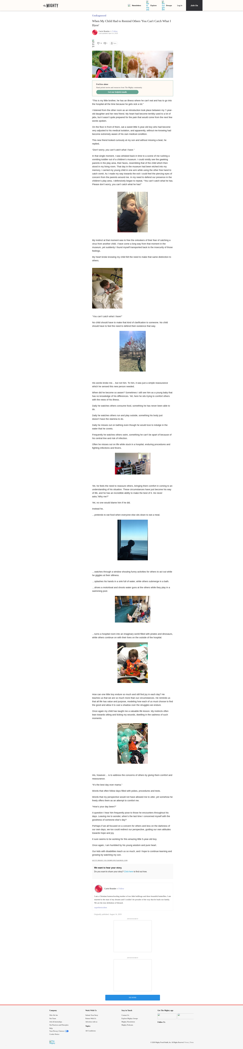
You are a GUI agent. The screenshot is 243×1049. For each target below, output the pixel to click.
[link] (50, 5)
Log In (179, 5)
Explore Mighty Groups (130, 1018)
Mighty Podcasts (127, 1025)
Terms (192, 1042)
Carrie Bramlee (104, 31)
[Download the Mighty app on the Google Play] (187, 1016)
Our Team (52, 1018)
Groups (169, 5)
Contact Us (125, 1015)
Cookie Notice (54, 1034)
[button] (114, 31)
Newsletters (136, 5)
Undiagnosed (99, 15)
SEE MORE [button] (132, 997)
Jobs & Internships (55, 1022)
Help (51, 1028)
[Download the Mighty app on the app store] (167, 1016)
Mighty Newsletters (128, 1022)
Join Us (194, 5)
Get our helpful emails (117, 92)
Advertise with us (91, 1022)
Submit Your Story (91, 1015)
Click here (128, 871)
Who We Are (53, 1015)
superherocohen (100, 907)
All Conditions (90, 1031)
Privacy (186, 1042)
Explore (153, 5)
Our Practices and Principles (58, 1025)
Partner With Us (90, 1018)
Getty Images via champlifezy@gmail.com (109, 860)
